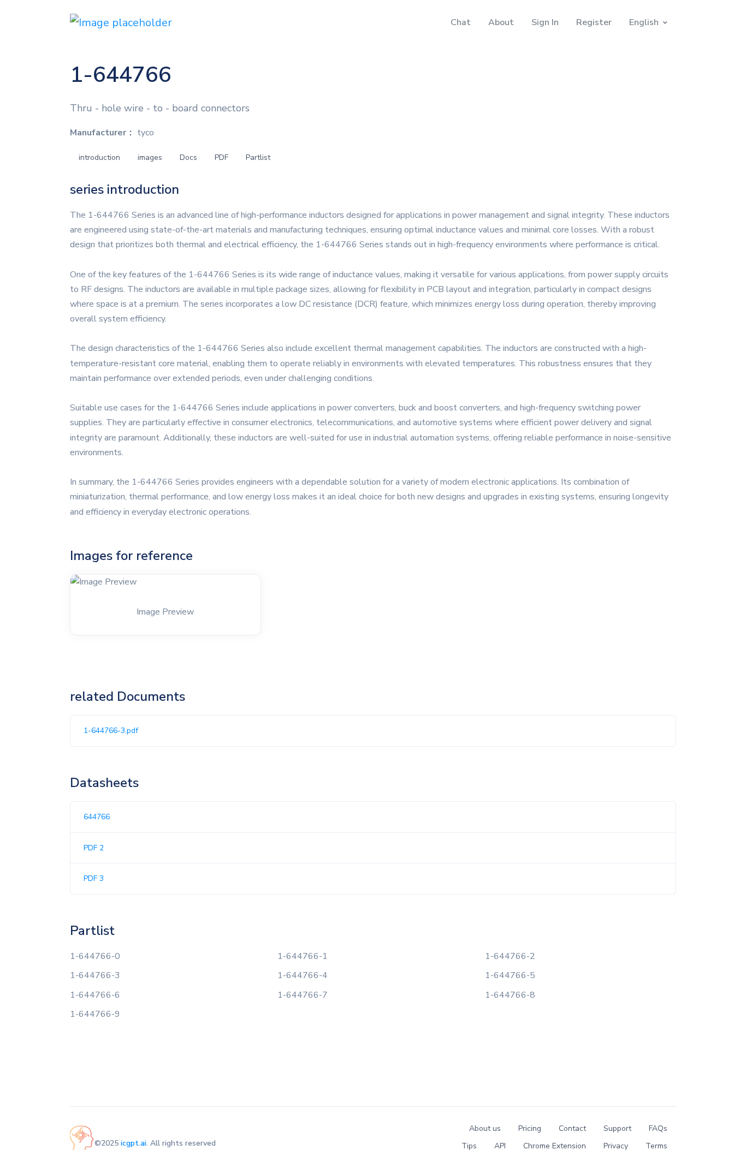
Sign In (545, 22)
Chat (461, 22)
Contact (572, 1128)
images (150, 157)
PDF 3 (94, 878)
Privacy (615, 1146)
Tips (469, 1146)
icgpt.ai (133, 1143)
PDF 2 (94, 848)
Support (617, 1128)
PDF (221, 157)
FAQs (658, 1128)
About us (485, 1128)
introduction (99, 157)
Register (594, 22)
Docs (188, 157)
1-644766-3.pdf (111, 730)
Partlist (258, 157)
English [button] (644, 22)
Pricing (529, 1128)
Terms (656, 1146)
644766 (97, 817)
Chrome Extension (554, 1146)
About (501, 22)
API (500, 1146)
